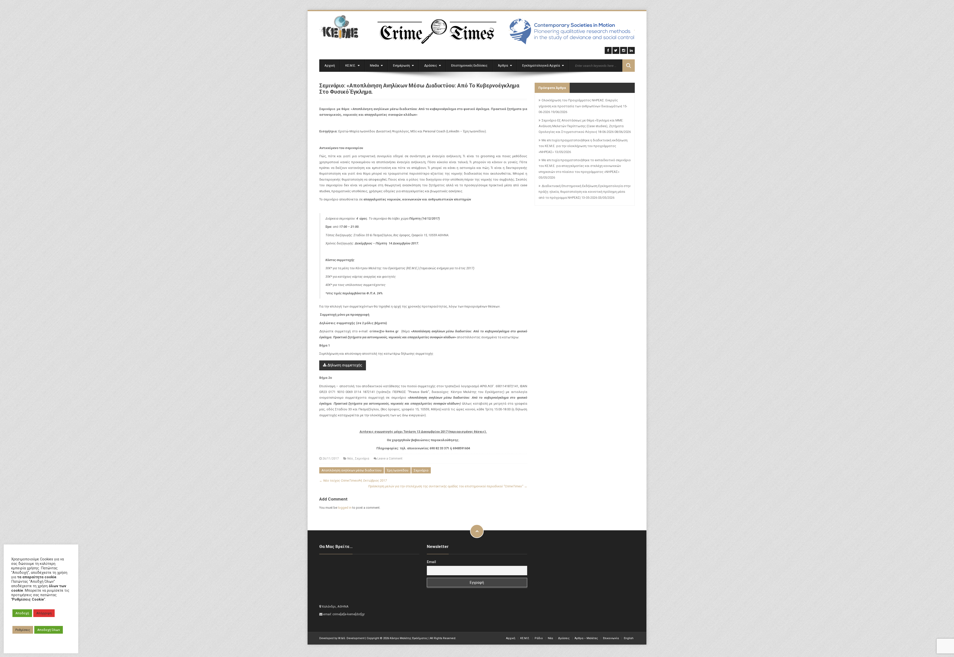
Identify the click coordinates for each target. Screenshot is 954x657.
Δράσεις (431, 65)
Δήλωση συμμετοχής (344, 365)
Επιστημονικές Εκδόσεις (469, 65)
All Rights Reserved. (443, 638)
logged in (345, 507)
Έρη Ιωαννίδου (397, 470)
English (629, 638)
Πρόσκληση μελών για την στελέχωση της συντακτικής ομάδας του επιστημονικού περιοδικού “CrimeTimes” (447, 486)
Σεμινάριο (421, 470)
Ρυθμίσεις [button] (22, 630)
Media (375, 65)
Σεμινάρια (362, 458)
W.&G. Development (351, 638)
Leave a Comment (389, 458)
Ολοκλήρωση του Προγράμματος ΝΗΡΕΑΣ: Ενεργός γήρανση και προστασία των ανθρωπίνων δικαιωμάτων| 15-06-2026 (583, 106)
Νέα (350, 458)
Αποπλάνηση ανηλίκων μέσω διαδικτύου (351, 470)
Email (431, 562)
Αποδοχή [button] (22, 613)
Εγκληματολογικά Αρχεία (541, 65)
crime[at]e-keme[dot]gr (348, 614)
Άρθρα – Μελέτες (586, 638)
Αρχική (329, 65)
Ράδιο (539, 638)
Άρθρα (503, 65)
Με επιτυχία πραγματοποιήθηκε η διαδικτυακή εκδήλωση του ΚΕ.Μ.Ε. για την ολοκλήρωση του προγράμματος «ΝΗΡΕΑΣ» (583, 146)
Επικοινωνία (611, 638)
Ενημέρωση (402, 65)
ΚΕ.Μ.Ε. (351, 65)
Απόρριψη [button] (44, 613)
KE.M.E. (525, 638)
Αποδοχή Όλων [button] (48, 630)
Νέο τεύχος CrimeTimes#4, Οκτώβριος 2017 (353, 480)
